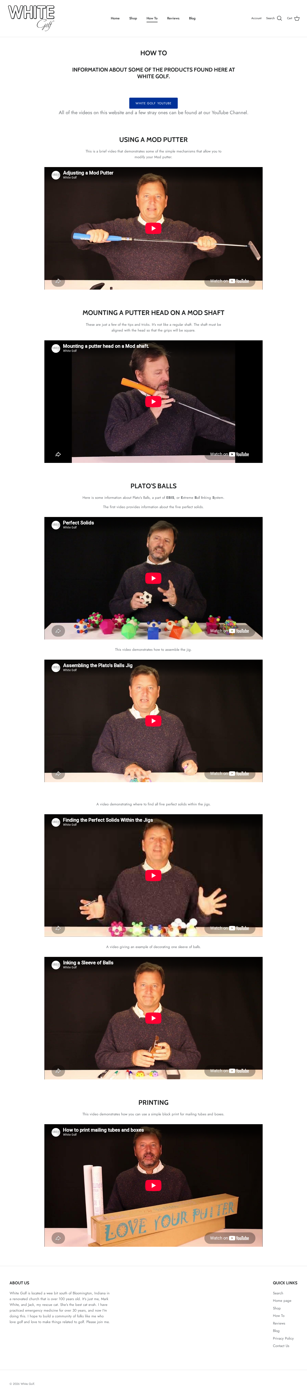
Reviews (173, 18)
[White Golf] (31, 18)
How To (152, 18)
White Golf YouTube (153, 103)
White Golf (27, 1384)
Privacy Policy (283, 1338)
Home (115, 18)
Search (278, 1293)
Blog (192, 18)
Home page (282, 1300)
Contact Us (281, 1345)
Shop (133, 18)
